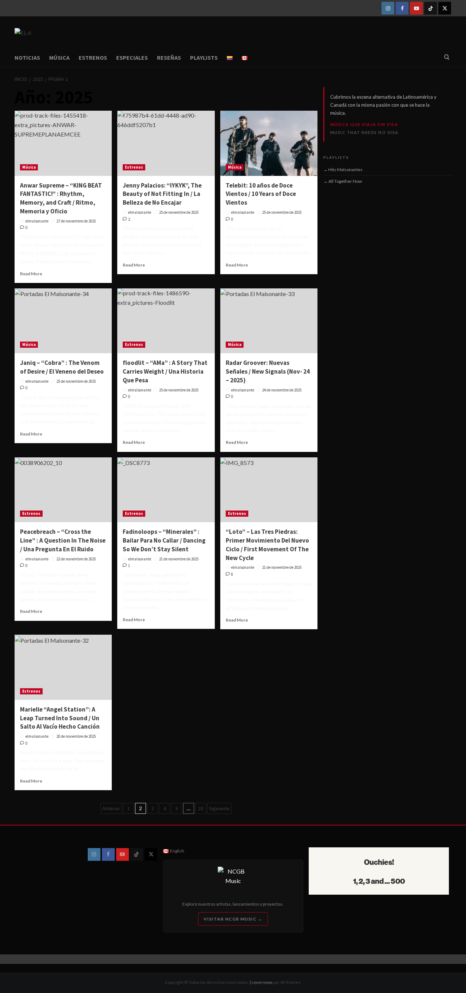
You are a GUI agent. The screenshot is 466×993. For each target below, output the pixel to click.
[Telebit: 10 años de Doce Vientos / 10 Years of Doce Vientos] (268, 143)
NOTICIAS (27, 57)
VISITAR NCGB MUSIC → (233, 919)
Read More (31, 273)
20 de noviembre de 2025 (76, 736)
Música (29, 167)
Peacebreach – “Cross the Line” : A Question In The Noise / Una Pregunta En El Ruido (63, 540)
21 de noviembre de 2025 (178, 558)
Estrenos (134, 167)
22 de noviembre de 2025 (76, 558)
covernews (262, 982)
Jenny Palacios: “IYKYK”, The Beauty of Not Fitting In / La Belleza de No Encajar (162, 194)
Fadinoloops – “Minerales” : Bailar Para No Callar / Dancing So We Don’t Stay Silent (164, 540)
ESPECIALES (132, 57)
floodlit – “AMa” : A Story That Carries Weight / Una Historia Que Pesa (165, 371)
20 (200, 808)
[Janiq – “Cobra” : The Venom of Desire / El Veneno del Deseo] (63, 320)
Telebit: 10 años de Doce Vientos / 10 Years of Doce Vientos (261, 194)
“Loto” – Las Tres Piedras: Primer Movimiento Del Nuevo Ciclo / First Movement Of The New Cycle (267, 544)
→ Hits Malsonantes (343, 169)
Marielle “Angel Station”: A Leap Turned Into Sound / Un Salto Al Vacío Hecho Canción (60, 718)
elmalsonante (36, 221)
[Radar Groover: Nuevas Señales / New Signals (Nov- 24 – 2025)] (268, 320)
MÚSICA (59, 57)
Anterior (111, 808)
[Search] (446, 57)
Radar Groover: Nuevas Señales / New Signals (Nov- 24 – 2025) (268, 371)
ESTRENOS (93, 57)
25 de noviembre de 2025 (178, 212)
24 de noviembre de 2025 (281, 390)
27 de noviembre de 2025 (76, 221)
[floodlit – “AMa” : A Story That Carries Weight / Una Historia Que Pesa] (165, 320)
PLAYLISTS (204, 57)
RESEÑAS (169, 57)
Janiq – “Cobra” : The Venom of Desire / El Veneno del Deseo (62, 367)
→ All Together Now (342, 181)
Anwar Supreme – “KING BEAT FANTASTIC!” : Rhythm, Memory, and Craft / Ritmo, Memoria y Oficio (61, 198)
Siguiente (219, 808)
